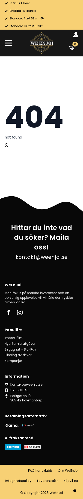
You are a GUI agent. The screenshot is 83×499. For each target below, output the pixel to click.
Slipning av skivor (18, 355)
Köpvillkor (71, 481)
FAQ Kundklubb (40, 470)
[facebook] (9, 312)
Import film (14, 338)
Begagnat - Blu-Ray (20, 349)
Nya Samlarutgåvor (20, 344)
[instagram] (20, 312)
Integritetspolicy (18, 481)
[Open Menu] (8, 43)
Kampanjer (13, 361)
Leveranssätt (47, 481)
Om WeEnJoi (68, 470)
